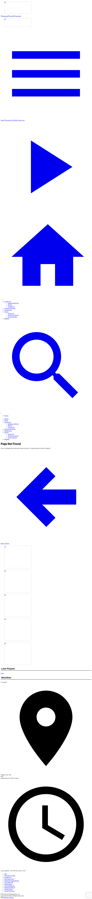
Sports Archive (12, 317)
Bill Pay (10, 305)
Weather (6, 318)
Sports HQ (11, 313)
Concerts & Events (10, 308)
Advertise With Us (13, 303)
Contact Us (7, 301)
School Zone (8, 310)
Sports (6, 312)
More (2, 673)
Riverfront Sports (13, 315)
